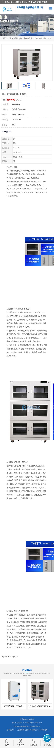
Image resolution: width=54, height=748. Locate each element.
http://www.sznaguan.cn (9, 657)
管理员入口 (36, 730)
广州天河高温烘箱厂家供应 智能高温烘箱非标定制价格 (22, 706)
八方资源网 (20, 730)
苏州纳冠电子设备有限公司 (22, 726)
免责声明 (28, 730)
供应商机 (18, 38)
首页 (11, 38)
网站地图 (44, 730)
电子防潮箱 (28, 38)
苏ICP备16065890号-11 (34, 723)
